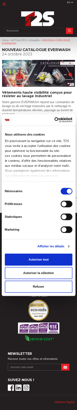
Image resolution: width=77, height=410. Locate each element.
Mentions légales (65, 402)
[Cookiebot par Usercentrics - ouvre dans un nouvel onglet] (54, 120)
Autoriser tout (39, 259)
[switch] (66, 204)
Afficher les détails (50, 246)
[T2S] (38, 16)
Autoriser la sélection (38, 273)
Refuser (38, 286)
